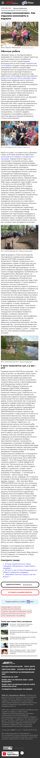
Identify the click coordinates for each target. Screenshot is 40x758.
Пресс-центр (29, 666)
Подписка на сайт (10, 677)
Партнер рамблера (19, 748)
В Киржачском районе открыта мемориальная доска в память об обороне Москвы (23, 632)
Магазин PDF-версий (26, 669)
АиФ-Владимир (28, 47)
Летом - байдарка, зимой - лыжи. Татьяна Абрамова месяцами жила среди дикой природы (23, 651)
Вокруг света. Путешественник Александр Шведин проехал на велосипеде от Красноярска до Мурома (23, 645)
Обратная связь (8, 669)
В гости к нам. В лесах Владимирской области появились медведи (20, 571)
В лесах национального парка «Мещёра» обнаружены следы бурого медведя (19, 566)
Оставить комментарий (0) (20, 592)
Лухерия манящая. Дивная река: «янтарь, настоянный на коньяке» (23, 638)
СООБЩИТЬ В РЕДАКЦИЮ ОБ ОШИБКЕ (17, 689)
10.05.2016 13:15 (6, 8)
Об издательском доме (12, 666)
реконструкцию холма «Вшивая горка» (20, 78)
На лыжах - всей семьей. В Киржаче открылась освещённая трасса (21, 625)
